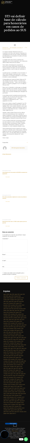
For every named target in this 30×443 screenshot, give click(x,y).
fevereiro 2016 (17, 345)
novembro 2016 (19, 341)
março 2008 (11, 395)
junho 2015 (24, 348)
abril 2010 (21, 381)
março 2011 (15, 375)
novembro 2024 (14, 305)
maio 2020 (16, 319)
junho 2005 (6, 412)
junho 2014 (11, 356)
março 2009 (22, 388)
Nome (4, 254)
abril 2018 (21, 332)
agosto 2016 (19, 343)
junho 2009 (6, 388)
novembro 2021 (14, 314)
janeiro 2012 (18, 370)
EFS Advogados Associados (16, 47)
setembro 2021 (6, 316)
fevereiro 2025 (12, 303)
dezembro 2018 (12, 328)
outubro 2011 (20, 372)
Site (3, 266)
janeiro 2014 (18, 357)
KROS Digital (15, 431)
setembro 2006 (14, 404)
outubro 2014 (6, 354)
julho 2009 (19, 386)
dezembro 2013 (6, 359)
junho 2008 (17, 393)
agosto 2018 (19, 330)
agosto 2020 (23, 318)
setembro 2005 (7, 410)
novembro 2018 (20, 328)
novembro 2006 (7, 404)
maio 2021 (5, 318)
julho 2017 (18, 337)
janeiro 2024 (6, 310)
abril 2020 (22, 319)
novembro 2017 (14, 336)
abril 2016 (5, 345)
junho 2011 (23, 374)
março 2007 (6, 402)
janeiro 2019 (6, 328)
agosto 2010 (20, 379)
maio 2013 (5, 363)
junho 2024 (5, 309)
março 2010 (6, 383)
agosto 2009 (14, 386)
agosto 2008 (6, 393)
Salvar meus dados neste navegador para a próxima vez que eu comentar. (13, 273)
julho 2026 (12, 294)
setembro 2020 (16, 318)
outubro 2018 (6, 330)
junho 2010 (11, 381)
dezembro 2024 (6, 305)
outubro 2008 (14, 392)
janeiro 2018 (18, 334)
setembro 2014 (13, 354)
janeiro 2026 (6, 298)
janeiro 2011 (6, 377)
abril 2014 (21, 356)
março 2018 (6, 334)
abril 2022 (22, 310)
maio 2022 (17, 310)
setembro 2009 (7, 386)
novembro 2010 (19, 377)
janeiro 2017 (6, 341)
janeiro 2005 (6, 413)
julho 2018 (5, 332)
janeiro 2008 (6, 397)
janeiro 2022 (18, 312)
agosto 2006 (21, 404)
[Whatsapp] (26, 439)
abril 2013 (10, 363)
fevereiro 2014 (12, 357)
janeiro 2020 (19, 321)
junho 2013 (23, 361)
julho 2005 (19, 410)
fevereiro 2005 (23, 412)
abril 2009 (16, 388)
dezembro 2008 (20, 390)
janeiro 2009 (13, 390)
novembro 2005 (20, 408)
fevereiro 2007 (12, 402)
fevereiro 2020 (12, 321)
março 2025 (6, 303)
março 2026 (11, 296)
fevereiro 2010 (12, 383)
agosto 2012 (19, 366)
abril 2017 (10, 339)
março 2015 (15, 350)
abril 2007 (22, 401)
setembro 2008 (21, 392)
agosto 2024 (13, 307)
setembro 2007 (13, 399)
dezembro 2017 (6, 336)
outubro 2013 (20, 359)
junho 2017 (23, 337)
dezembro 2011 (6, 372)
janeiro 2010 (18, 383)
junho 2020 (11, 319)
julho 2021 (18, 316)
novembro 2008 (7, 392)
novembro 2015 (14, 346)
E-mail (4, 260)
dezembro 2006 (20, 402)
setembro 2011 (6, 374)
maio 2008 (23, 393)
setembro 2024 (6, 307)
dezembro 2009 (7, 384)
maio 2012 (16, 368)
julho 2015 (19, 348)
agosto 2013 (13, 361)
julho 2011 (18, 374)
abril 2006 (5, 406)
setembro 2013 (6, 361)
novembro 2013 (14, 359)
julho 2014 (5, 356)
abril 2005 (16, 412)
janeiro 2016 (23, 345)
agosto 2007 (21, 399)
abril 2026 (5, 296)
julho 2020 (5, 319)
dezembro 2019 (6, 323)
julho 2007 (5, 401)
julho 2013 (18, 361)
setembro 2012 (13, 366)
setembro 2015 (6, 348)
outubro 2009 (22, 384)
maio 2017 (5, 339)
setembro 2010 (13, 379)
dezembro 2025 (12, 298)
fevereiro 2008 (18, 395)
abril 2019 (10, 327)
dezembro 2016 (12, 341)
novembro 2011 (13, 372)
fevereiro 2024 (22, 309)
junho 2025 (11, 301)
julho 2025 (5, 301)
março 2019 (15, 327)
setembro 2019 (6, 325)
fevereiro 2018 (12, 334)
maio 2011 (5, 375)
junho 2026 (17, 294)
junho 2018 (11, 332)
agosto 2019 (13, 325)
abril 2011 (10, 375)
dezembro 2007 (13, 397)
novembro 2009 (14, 384)
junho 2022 (11, 310)
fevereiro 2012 (12, 370)
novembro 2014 (20, 352)
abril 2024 (16, 309)
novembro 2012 (19, 365)
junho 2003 (12, 413)
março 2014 (6, 357)
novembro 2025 (20, 298)
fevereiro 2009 (6, 390)
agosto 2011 (13, 374)
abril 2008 (5, 395)
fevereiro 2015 (22, 350)
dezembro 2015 (6, 346)
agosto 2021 (13, 316)
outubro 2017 (21, 336)
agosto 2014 (19, 354)
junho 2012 (10, 368)
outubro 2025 (6, 300)
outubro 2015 (21, 346)
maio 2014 (16, 356)
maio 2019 (5, 327)
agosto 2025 (20, 300)
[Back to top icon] (15, 425)
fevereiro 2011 (21, 375)
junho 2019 (24, 325)
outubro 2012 (6, 366)
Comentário (5, 238)
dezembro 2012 (12, 365)
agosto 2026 (6, 294)
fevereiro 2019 (22, 327)
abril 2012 (20, 368)
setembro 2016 (13, 343)
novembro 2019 (14, 323)
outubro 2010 (6, 379)
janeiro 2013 (6, 365)
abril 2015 (10, 350)
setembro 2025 (13, 300)
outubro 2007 (6, 399)
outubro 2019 (21, 323)
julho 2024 (19, 307)
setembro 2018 (13, 330)
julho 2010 (5, 381)
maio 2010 (16, 381)
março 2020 (6, 321)
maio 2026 (22, 294)
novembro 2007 (20, 397)
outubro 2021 (21, 314)
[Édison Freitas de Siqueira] (6, 2)
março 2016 (10, 345)
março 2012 (6, 370)
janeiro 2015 (6, 352)
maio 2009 (11, 388)
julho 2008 (12, 393)
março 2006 (11, 406)
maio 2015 (5, 350)
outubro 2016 (6, 343)
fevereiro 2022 (12, 312)
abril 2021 (10, 318)
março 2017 (15, 339)
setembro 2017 (6, 337)
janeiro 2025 (19, 303)
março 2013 (15, 363)
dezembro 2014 (12, 352)
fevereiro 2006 (18, 406)
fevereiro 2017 (22, 339)
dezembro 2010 (12, 377)
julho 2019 (19, 325)
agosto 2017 (13, 337)
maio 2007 (16, 401)
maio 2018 (16, 332)
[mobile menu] (28, 2)
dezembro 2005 (13, 408)
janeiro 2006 (6, 408)
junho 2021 (23, 316)
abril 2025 (21, 301)
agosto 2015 (13, 348)
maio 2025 (16, 301)
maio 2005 (11, 412)
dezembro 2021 (6, 314)
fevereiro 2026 (17, 296)
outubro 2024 (21, 305)
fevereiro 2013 (21, 363)
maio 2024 (11, 309)
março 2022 (6, 312)
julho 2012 (5, 368)
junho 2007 (11, 401)
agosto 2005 (14, 410)
